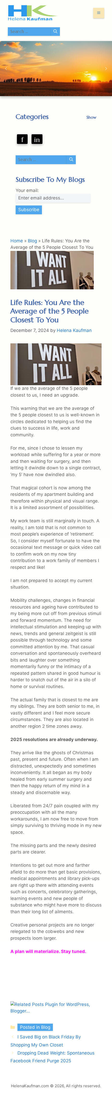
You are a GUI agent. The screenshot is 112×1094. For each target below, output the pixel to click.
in (37, 140)
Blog (32, 240)
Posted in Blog (35, 1027)
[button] (6, 68)
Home (16, 240)
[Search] (55, 31)
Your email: (27, 190)
